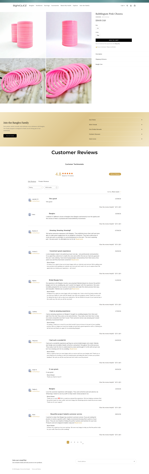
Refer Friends (93, 124)
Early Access (92, 139)
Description (99, 54)
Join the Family (10, 135)
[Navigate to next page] (83, 443)
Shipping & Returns (101, 59)
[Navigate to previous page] (65, 443)
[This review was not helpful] (119, 207)
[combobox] (35, 187)
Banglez (18, 469)
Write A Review (115, 174)
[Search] (127, 6)
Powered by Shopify (25, 469)
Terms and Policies (36, 469)
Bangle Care (99, 64)
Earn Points (92, 120)
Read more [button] (79, 239)
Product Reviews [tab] (43, 181)
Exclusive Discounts (94, 134)
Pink (98, 35)
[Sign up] (134, 461)
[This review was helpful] (116, 207)
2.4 (97, 28)
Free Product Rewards (95, 129)
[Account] (131, 6)
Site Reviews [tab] (32, 181)
